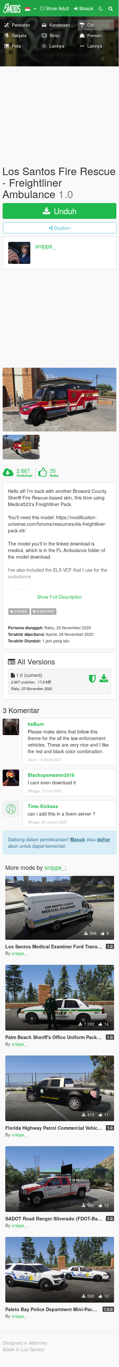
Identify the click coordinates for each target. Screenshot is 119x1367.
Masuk (77, 839)
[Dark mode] (100, 8)
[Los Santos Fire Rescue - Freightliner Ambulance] (59, 399)
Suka (54, 475)
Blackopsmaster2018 (51, 775)
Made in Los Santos (23, 1349)
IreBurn (36, 724)
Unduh (63, 211)
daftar (103, 839)
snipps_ (45, 246)
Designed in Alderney (25, 1342)
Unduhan (24, 475)
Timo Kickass (43, 806)
